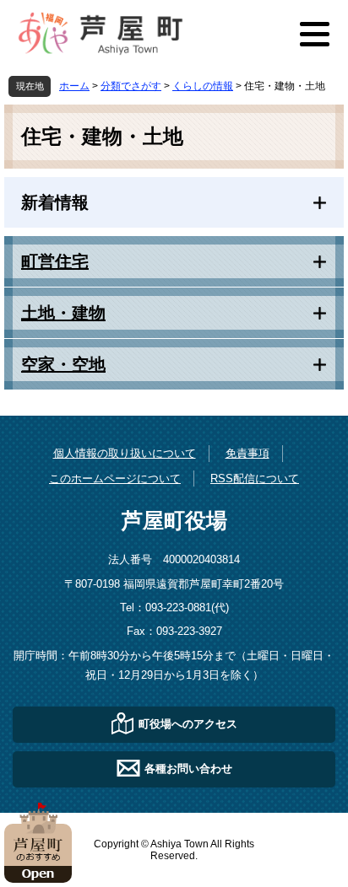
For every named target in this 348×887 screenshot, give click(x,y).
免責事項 (247, 453)
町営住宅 (55, 261)
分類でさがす (131, 86)
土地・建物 (63, 313)
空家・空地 (63, 364)
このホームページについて (115, 478)
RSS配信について (254, 478)
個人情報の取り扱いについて (124, 453)
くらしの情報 (202, 86)
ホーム (74, 86)
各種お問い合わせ (188, 767)
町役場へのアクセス (188, 723)
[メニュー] (314, 33)
